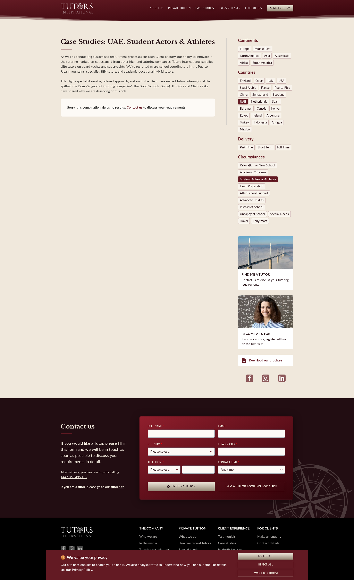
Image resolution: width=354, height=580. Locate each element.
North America (249, 56)
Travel (244, 221)
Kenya (275, 108)
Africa (244, 63)
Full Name (155, 426)
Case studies (227, 543)
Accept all (265, 556)
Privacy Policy (82, 570)
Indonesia (260, 122)
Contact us (134, 107)
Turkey (244, 122)
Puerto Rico (282, 88)
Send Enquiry (280, 8)
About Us (156, 8)
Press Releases (229, 8)
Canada (261, 108)
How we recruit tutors (195, 543)
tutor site (117, 487)
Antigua (277, 122)
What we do (187, 536)
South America (262, 63)
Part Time (246, 147)
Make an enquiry (269, 536)
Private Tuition (179, 8)
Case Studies (204, 8)
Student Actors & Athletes (258, 179)
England (245, 81)
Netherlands (259, 101)
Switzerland (260, 94)
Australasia (282, 56)
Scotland (278, 94)
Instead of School (251, 207)
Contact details (268, 543)
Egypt (244, 115)
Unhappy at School (252, 214)
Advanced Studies (252, 200)
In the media (148, 543)
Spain (275, 101)
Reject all (265, 564)
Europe (245, 49)
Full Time (283, 147)
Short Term (265, 147)
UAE (243, 101)
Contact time (227, 462)
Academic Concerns (253, 172)
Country (154, 444)
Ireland (257, 115)
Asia (267, 56)
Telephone (155, 462)
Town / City (226, 444)
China (243, 94)
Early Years (260, 221)
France (265, 88)
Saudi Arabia (248, 88)
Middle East (262, 49)
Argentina (273, 115)
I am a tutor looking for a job (251, 486)
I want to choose (266, 573)
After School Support (254, 193)
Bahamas (246, 108)
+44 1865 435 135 (74, 477)
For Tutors (253, 8)
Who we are (148, 536)
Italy (270, 81)
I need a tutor (184, 486)
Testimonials (227, 536)
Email (222, 426)
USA (281, 81)
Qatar (259, 81)
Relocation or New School (257, 165)
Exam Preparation (251, 186)
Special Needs (279, 214)
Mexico (245, 129)
